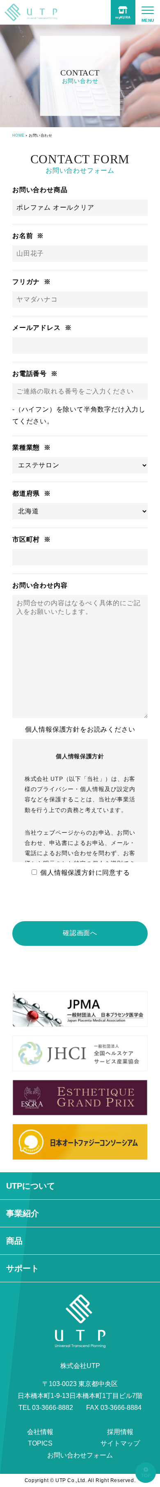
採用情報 (120, 1431)
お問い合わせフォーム (80, 1455)
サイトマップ (120, 1443)
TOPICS (40, 1443)
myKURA (122, 17)
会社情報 (40, 1431)
